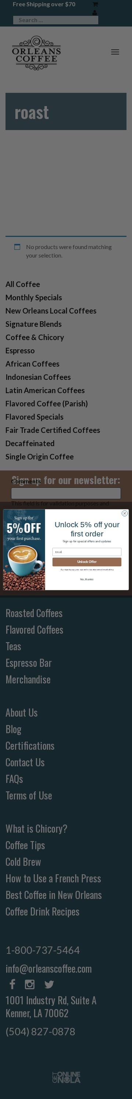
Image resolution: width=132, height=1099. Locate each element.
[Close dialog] (124, 513)
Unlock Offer (87, 562)
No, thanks (87, 579)
